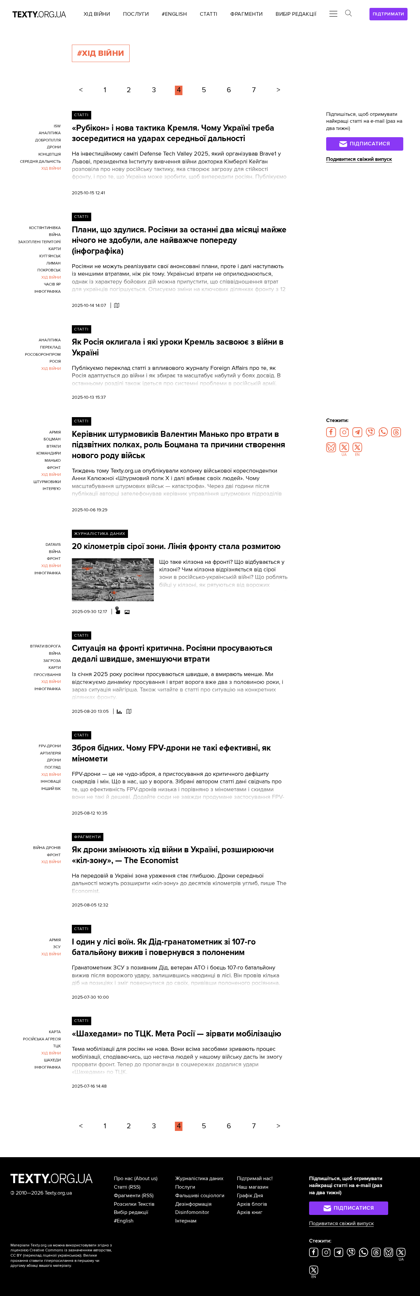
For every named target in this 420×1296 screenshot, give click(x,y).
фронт (54, 467)
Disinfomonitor (192, 1212)
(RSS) (134, 1187)
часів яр (52, 284)
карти (55, 248)
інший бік (51, 788)
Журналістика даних (99, 533)
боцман (52, 439)
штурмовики (47, 481)
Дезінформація (193, 1204)
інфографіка (47, 291)
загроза (52, 660)
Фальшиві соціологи (199, 1195)
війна (55, 234)
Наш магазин (252, 1187)
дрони (54, 147)
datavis (53, 544)
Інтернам (186, 1221)
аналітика (50, 133)
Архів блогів (252, 1204)
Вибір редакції (131, 1212)
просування (47, 674)
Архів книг (249, 1212)
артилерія (50, 753)
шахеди (52, 1060)
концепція (49, 154)
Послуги (185, 1187)
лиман (53, 263)
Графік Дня (250, 1195)
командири (48, 453)
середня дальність (40, 161)
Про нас (123, 1178)
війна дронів (47, 847)
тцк (57, 1046)
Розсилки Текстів (134, 1204)
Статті (81, 115)
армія (55, 432)
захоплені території (39, 242)
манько (53, 460)
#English (124, 1221)
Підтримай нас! (255, 1178)
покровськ (49, 270)
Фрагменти (87, 837)
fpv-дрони (50, 746)
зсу (57, 947)
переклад (50, 347)
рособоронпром (43, 354)
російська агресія (42, 1039)
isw (57, 126)
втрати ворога (45, 646)
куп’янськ (50, 256)
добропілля (48, 140)
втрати (54, 446)
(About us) (146, 1178)
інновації (51, 781)
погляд (53, 767)
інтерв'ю (52, 488)
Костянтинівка (45, 227)
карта (55, 1032)
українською (69, 1255)
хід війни (51, 168)
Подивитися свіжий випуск (359, 159)
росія (55, 361)
